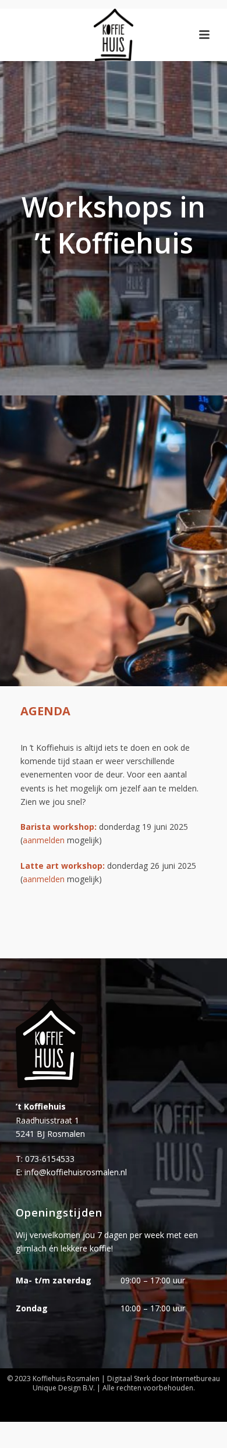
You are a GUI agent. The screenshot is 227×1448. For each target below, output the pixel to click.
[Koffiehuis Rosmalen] (113, 35)
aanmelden (44, 840)
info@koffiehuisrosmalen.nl (75, 1172)
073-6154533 (50, 1158)
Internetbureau (195, 1378)
